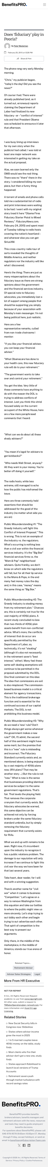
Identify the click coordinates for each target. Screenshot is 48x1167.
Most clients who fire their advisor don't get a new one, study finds (24, 1056)
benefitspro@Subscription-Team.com (27, 1140)
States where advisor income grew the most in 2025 (22, 1033)
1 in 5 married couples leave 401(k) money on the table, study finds (23, 1044)
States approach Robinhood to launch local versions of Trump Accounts (23, 1068)
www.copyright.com (33, 999)
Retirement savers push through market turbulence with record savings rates (23, 1080)
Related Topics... (23, 963)
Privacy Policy (19, 1160)
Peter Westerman (21, 46)
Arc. (19, 1158)
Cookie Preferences (34, 1160)
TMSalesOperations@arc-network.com (21, 1005)
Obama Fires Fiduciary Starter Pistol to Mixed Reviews (22, 217)
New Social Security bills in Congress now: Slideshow (21, 1025)
